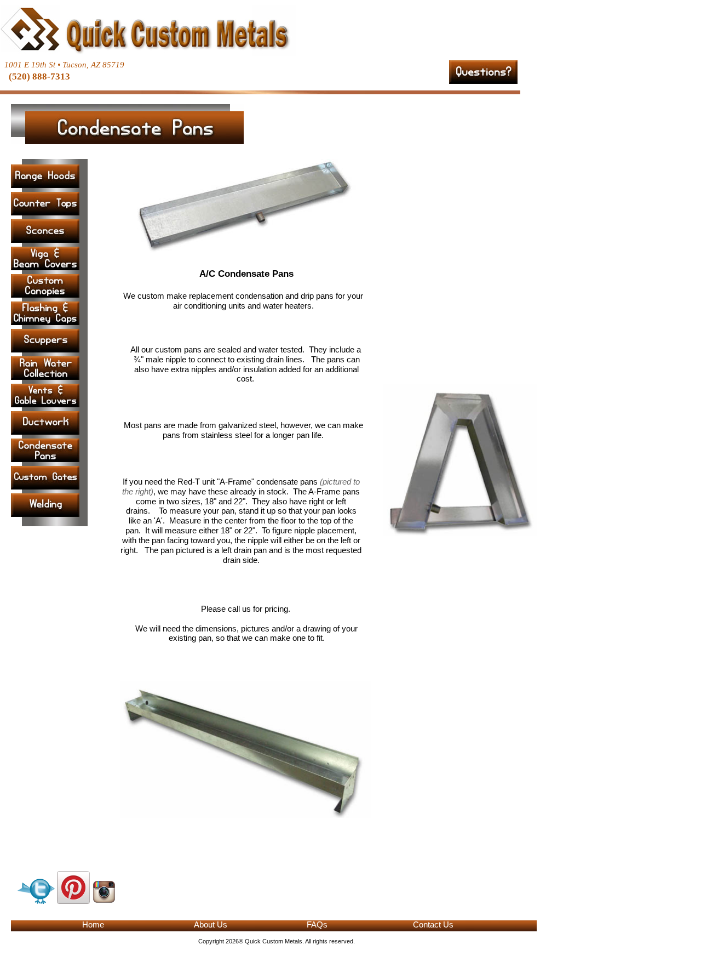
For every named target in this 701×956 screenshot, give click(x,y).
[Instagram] (104, 900)
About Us (210, 924)
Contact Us (433, 924)
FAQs (317, 924)
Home (93, 924)
